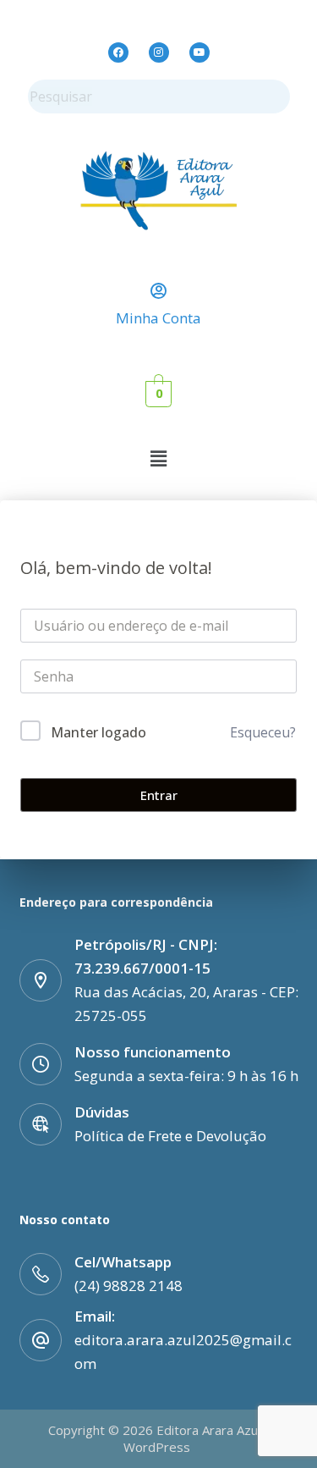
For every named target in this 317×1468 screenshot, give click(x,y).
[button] (158, 458)
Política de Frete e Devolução (170, 1135)
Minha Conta (158, 318)
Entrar (159, 794)
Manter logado (98, 732)
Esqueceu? (263, 732)
